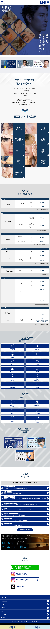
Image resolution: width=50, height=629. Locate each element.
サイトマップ (14, 621)
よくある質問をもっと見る (25, 529)
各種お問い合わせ (37, 627)
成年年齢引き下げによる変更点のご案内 (25, 482)
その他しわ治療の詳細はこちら (41, 230)
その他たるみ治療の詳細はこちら (41, 263)
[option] (8, 64)
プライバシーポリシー (21, 621)
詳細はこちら (45, 274)
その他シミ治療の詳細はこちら (41, 209)
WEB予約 (12, 627)
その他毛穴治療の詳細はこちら (41, 304)
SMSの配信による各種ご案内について (31, 621)
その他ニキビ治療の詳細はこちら (41, 324)
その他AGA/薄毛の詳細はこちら (41, 244)
